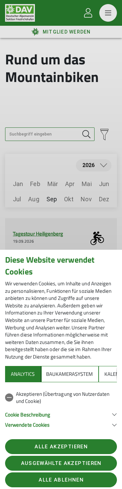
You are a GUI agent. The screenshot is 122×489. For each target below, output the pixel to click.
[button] (61, 414)
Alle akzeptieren (61, 447)
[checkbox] (61, 398)
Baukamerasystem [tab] (69, 374)
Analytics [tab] (23, 374)
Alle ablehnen (61, 480)
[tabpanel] (61, 408)
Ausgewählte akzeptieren (61, 463)
